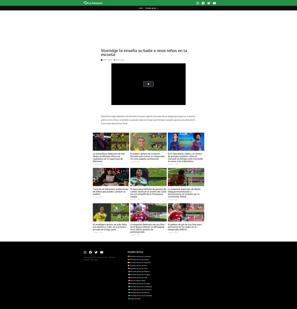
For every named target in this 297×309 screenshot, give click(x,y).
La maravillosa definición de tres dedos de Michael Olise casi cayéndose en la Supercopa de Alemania (109, 157)
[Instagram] (197, 3)
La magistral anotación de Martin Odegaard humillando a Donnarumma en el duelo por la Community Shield (184, 193)
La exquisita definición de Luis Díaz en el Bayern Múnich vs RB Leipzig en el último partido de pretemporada (147, 228)
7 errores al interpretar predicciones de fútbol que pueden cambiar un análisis (110, 191)
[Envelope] (214, 3)
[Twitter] (208, 3)
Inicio (141, 8)
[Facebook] (203, 3)
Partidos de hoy (150, 8)
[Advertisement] (148, 28)
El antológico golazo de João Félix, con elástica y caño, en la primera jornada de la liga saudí (110, 227)
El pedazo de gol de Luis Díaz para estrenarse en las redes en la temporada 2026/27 (185, 227)
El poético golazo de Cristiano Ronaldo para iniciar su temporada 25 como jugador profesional (147, 156)
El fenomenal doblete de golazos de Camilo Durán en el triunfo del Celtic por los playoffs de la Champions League (148, 193)
